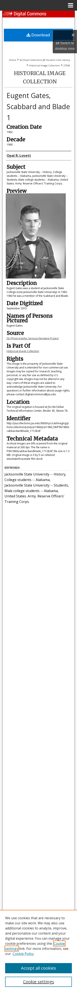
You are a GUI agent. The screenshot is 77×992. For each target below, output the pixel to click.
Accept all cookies (38, 968)
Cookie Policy (23, 953)
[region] (38, 951)
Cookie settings (38, 982)
